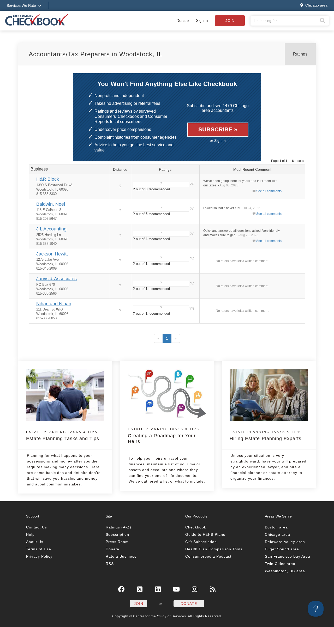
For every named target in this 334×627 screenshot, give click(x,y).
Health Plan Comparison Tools (213, 549)
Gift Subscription (201, 542)
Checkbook (195, 527)
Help (30, 534)
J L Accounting (51, 229)
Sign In (202, 20)
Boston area (276, 527)
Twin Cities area (280, 564)
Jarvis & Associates (56, 278)
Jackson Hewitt (52, 254)
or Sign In (218, 140)
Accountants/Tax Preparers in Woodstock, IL (95, 54)
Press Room (117, 542)
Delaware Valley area (285, 542)
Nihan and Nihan (53, 303)
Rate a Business (121, 556)
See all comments (269, 191)
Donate (182, 20)
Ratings (300, 54)
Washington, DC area (285, 571)
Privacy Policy (39, 556)
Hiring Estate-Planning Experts (265, 435)
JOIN (138, 603)
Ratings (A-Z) (118, 527)
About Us (34, 542)
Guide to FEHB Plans (205, 534)
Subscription (117, 534)
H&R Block (47, 179)
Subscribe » (217, 129)
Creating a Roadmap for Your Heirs (163, 435)
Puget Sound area (282, 549)
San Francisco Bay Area (287, 556)
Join (229, 21)
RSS (110, 564)
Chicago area (277, 534)
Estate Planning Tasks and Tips (62, 435)
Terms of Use (38, 549)
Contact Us (36, 527)
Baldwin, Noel (50, 204)
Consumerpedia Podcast (208, 556)
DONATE (189, 603)
